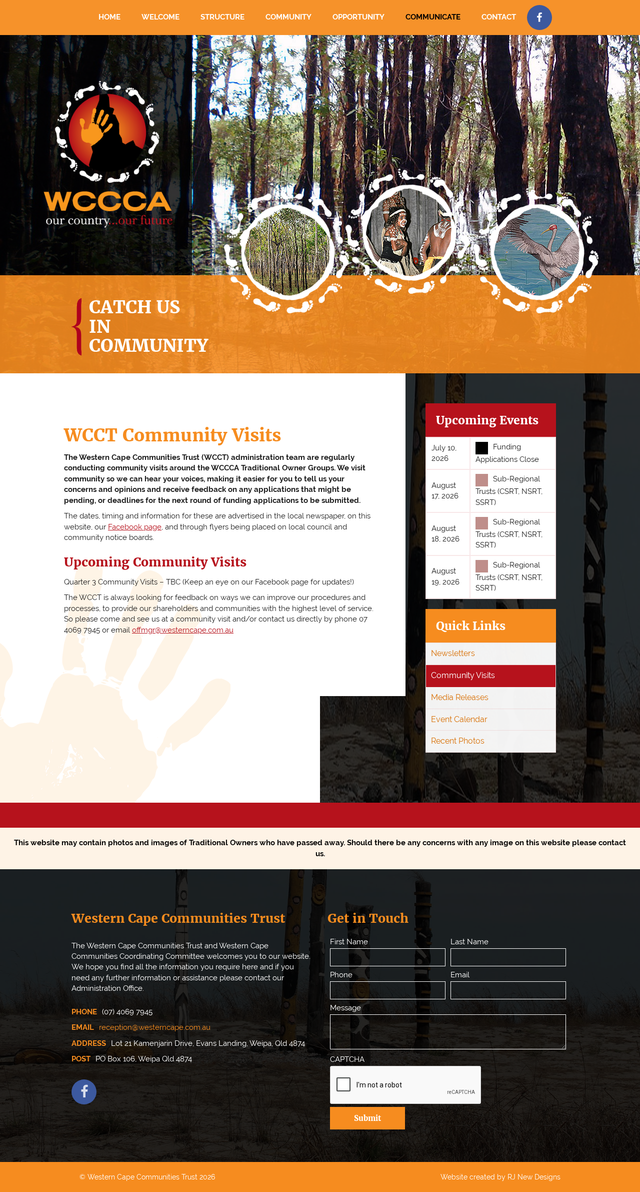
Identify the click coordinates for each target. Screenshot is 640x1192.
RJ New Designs (534, 1177)
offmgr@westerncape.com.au (183, 630)
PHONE (84, 1011)
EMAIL (83, 1027)
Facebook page (135, 526)
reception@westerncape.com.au (154, 1027)
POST (81, 1058)
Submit (367, 1118)
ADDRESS (89, 1043)
